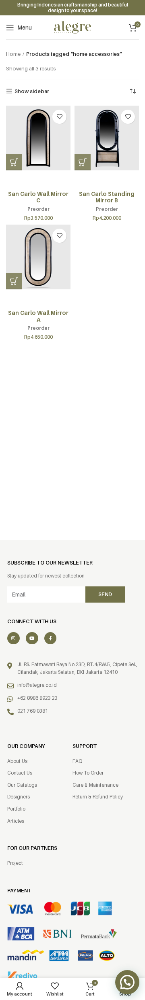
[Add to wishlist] (59, 117)
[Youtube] (32, 638)
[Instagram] (13, 638)
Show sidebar (31, 91)
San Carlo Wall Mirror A (38, 316)
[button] (14, 162)
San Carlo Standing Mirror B (107, 197)
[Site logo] (72, 26)
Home (13, 54)
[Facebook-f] (50, 638)
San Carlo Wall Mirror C (38, 197)
